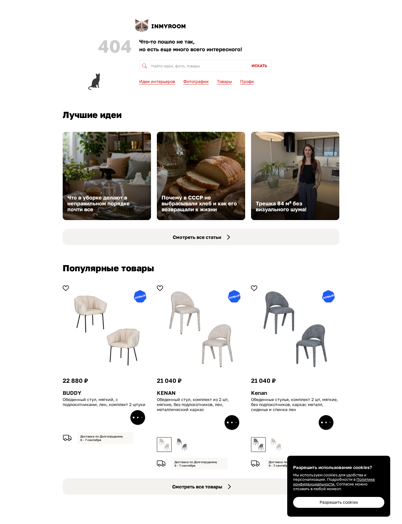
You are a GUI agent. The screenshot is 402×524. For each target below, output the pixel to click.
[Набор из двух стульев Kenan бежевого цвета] (164, 444)
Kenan (259, 393)
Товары (224, 81)
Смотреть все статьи (197, 237)
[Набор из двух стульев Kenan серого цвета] (182, 444)
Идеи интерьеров (157, 81)
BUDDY (72, 393)
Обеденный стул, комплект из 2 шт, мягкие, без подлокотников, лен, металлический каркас (193, 404)
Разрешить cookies (339, 502)
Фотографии (196, 81)
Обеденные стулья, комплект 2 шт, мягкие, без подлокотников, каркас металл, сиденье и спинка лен (294, 404)
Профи (247, 81)
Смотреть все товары (197, 487)
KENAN (166, 393)
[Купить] (137, 417)
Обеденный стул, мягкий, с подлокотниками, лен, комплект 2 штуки (104, 402)
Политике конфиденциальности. (334, 481)
